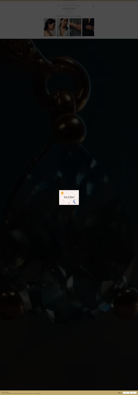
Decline (133, 392)
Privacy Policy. (39, 393)
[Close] (78, 191)
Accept (126, 392)
